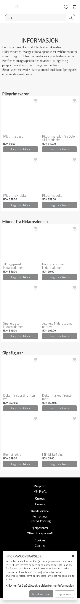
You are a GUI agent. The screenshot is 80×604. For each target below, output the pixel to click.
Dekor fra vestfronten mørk (57, 396)
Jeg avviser (64, 594)
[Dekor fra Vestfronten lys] (20, 374)
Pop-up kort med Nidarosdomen (53, 265)
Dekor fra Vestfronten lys (19, 396)
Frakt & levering (40, 520)
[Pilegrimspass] (20, 115)
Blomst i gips (12, 454)
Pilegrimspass (13, 136)
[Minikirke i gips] (59, 433)
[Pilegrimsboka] (59, 174)
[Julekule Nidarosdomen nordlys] (59, 302)
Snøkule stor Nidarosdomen (13, 324)
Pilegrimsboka (52, 195)
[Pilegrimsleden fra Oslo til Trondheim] (59, 115)
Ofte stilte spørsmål (40, 533)
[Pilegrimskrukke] (20, 174)
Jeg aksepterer (41, 594)
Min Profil (40, 491)
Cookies (40, 545)
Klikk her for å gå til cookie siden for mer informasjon (40, 585)
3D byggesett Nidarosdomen (13, 265)
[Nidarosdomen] (17, 6)
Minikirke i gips (52, 454)
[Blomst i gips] (20, 433)
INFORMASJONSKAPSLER (23, 556)
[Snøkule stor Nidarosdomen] (20, 302)
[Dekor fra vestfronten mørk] (59, 374)
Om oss (40, 504)
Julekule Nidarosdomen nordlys (58, 324)
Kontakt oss (40, 516)
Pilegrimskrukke (15, 195)
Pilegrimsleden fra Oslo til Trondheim (58, 137)
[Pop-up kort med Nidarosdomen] (59, 242)
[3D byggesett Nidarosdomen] (20, 242)
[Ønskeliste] (35, 100)
